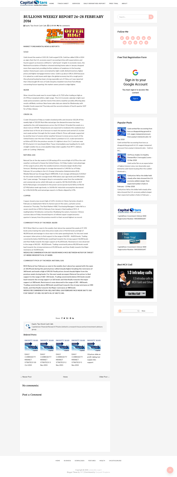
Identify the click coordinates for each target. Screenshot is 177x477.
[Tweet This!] (64, 318)
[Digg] (125, 43)
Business (67, 460)
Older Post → (104, 377)
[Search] (151, 17)
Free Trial (113, 3)
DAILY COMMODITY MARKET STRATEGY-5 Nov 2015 (77, 359)
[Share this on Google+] (67, 318)
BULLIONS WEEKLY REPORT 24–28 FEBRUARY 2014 (63, 18)
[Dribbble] (135, 43)
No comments (64, 26)
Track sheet (63, 3)
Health (102, 460)
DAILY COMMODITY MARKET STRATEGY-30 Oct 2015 (30, 359)
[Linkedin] (144, 38)
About (125, 3)
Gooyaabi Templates (102, 472)
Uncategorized (115, 460)
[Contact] (141, 43)
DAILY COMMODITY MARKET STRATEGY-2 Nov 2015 (61, 359)
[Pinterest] (138, 38)
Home (51, 3)
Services (76, 3)
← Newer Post (26, 377)
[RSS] (146, 43)
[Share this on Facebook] (62, 318)
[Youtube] (149, 38)
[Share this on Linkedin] (73, 318)
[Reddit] (130, 43)
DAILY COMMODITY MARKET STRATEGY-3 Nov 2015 (45, 359)
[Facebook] (127, 38)
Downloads (79, 460)
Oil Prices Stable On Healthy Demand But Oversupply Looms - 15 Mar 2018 (139, 157)
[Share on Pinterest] (70, 318)
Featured (92, 460)
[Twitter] (122, 38)
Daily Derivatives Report (95, 3)
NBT (81, 472)
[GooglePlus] (133, 38)
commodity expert (95, 470)
